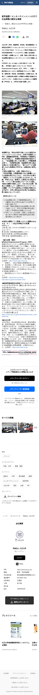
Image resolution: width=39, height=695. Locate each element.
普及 (14, 485)
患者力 (5, 476)
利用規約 (33, 673)
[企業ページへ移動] (19, 536)
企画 (21, 485)
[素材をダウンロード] (23, 37)
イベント (6, 456)
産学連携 (22, 476)
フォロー (19, 558)
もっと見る (33, 615)
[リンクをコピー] (27, 37)
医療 (30, 476)
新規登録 (30, 3)
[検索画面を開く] (37, 2)
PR (28, 485)
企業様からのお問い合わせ (19, 682)
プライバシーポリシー (19, 673)
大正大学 (6, 485)
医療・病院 (19, 466)
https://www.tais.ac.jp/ (20, 347)
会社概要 (6, 673)
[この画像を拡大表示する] (9, 428)
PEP (13, 476)
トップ (5, 516)
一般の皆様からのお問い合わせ (19, 687)
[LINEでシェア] (17, 37)
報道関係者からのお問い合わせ (19, 678)
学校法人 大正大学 (29, 516)
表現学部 (26, 481)
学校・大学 (7, 466)
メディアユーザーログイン (19, 378)
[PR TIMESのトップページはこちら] (8, 3)
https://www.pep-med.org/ (18, 261)
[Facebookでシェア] (13, 37)
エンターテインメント (11, 481)
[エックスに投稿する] (9, 37)
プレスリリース (15, 516)
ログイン (23, 3)
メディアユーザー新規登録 (19, 389)
